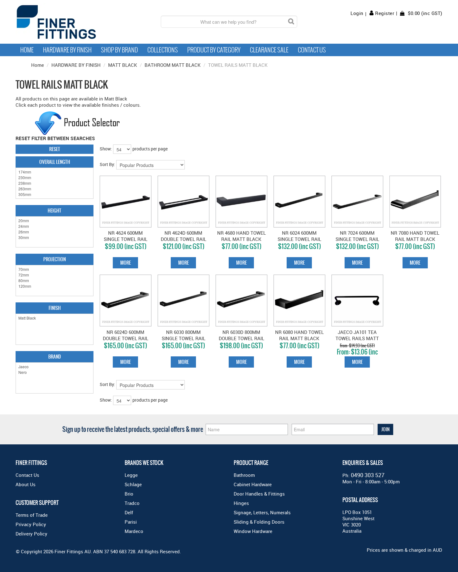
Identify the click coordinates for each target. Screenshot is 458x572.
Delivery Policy (31, 533)
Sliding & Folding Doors (259, 522)
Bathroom (244, 475)
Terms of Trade (32, 515)
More (125, 262)
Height (54, 210)
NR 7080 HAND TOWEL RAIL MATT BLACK (415, 236)
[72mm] (54, 275)
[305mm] (54, 194)
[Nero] (54, 372)
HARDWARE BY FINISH (76, 65)
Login (357, 13)
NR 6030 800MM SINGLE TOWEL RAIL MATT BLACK (183, 338)
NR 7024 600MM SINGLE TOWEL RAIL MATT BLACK (357, 239)
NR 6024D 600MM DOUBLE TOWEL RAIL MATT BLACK (125, 338)
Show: (106, 149)
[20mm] (54, 220)
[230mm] (54, 177)
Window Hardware (253, 531)
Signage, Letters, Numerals (262, 512)
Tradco (132, 503)
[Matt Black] (54, 318)
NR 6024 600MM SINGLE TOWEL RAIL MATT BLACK (299, 239)
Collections (162, 50)
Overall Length (54, 161)
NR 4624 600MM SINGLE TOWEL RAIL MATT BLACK (125, 239)
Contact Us (312, 50)
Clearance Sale (269, 50)
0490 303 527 (367, 475)
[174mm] (54, 172)
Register (384, 13)
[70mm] (54, 269)
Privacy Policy (31, 524)
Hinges (241, 503)
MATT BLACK (122, 65)
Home (27, 50)
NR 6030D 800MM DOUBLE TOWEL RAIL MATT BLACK (241, 338)
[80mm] (54, 280)
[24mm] (54, 226)
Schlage (133, 484)
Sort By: (107, 164)
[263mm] (54, 189)
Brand (54, 356)
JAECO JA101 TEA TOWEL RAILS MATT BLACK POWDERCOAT (357, 338)
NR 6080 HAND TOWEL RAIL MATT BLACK (299, 335)
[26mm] (54, 232)
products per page (150, 149)
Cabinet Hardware (253, 484)
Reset (54, 149)
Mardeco (134, 531)
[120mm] (54, 286)
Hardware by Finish (67, 50)
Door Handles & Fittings (259, 494)
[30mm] (54, 237)
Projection (54, 259)
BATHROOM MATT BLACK (173, 65)
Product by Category (214, 50)
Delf (129, 512)
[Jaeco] (54, 366)
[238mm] (54, 183)
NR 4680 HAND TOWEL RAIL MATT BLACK (241, 236)
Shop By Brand (119, 50)
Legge (131, 475)
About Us (26, 484)
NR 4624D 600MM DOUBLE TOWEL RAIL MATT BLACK (183, 239)
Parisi (131, 522)
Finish (55, 307)
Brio (129, 494)
